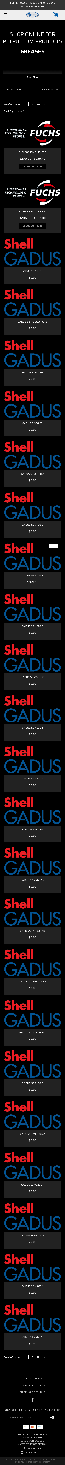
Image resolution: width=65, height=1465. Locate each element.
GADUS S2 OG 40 (32, 372)
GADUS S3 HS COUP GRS (32, 1032)
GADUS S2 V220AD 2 (32, 829)
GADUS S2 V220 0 (32, 626)
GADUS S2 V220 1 (32, 728)
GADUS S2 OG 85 (32, 423)
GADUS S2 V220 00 (32, 677)
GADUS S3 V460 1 (32, 1286)
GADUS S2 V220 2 (32, 779)
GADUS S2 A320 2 (32, 271)
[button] (32, 89)
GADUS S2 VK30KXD (32, 931)
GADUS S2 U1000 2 (32, 474)
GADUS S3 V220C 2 (32, 1235)
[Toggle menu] (9, 15)
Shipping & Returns (32, 1392)
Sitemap (46, 1462)
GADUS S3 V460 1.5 (32, 1337)
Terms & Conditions (32, 1385)
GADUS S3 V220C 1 (32, 1185)
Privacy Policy (32, 1378)
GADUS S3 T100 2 (32, 1083)
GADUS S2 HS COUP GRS (32, 322)
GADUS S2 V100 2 (32, 525)
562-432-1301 (37, 6)
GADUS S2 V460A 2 (32, 880)
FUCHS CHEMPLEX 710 (33, 152)
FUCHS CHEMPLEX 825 (32, 211)
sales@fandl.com (34, 1452)
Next (40, 104)
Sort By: (9, 111)
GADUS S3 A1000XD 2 (32, 982)
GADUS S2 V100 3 (32, 575)
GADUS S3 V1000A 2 (32, 1134)
